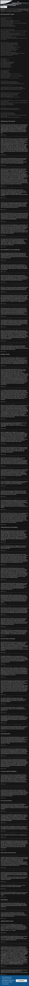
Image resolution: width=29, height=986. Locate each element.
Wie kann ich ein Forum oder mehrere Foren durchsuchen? (10, 92)
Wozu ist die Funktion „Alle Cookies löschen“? (8, 26)
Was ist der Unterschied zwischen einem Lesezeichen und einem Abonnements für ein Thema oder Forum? (14, 101)
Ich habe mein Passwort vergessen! (7, 24)
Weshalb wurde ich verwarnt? (5, 51)
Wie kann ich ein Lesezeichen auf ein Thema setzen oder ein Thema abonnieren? (14, 102)
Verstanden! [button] (21, 980)
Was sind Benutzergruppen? (5, 72)
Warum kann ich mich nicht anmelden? (7, 22)
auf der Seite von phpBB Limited (10, 929)
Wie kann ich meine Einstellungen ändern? (8, 29)
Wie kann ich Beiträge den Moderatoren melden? (9, 52)
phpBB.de (16, 301)
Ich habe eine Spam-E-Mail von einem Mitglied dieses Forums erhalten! (12, 83)
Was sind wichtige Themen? (5, 65)
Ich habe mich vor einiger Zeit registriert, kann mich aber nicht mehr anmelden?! (14, 23)
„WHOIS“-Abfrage (4, 950)
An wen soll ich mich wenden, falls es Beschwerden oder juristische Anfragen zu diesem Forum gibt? (14, 115)
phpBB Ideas (3, 938)
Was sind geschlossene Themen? (6, 66)
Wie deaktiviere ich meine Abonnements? (7, 104)
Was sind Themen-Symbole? (5, 67)
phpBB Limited (8, 301)
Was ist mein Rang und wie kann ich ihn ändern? (9, 37)
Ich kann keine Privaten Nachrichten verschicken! (9, 81)
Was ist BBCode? (3, 58)
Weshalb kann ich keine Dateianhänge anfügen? (8, 50)
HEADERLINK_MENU (3, 7)
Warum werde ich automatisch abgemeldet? (8, 25)
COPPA (10, 171)
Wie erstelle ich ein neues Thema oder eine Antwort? (9, 42)
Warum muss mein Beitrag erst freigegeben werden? (9, 54)
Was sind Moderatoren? (5, 71)
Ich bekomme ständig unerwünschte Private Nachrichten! (10, 82)
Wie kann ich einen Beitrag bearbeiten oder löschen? (9, 43)
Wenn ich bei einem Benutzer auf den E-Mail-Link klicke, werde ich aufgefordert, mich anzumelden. (14, 39)
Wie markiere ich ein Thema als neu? (7, 55)
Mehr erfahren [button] (5, 983)
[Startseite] (14, 3)
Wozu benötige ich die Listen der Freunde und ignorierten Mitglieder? (12, 87)
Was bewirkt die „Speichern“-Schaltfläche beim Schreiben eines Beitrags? (13, 53)
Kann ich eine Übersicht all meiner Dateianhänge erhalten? (10, 109)
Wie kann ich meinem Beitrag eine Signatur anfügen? (9, 44)
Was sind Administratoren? (5, 70)
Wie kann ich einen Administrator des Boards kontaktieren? (10, 117)
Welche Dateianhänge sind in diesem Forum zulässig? (9, 108)
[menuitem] (3, 9)
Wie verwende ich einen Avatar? (6, 36)
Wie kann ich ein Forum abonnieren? (7, 103)
